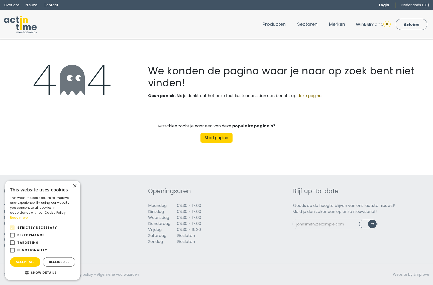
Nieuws (32, 5)
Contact (51, 5)
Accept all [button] (25, 262)
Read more (19, 217)
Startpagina (216, 138)
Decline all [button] (59, 262)
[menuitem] (274, 24)
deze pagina (309, 96)
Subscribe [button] (371, 225)
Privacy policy (81, 274)
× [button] (74, 186)
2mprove (421, 274)
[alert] (42, 230)
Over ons (12, 5)
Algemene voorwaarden (118, 274)
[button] (42, 272)
